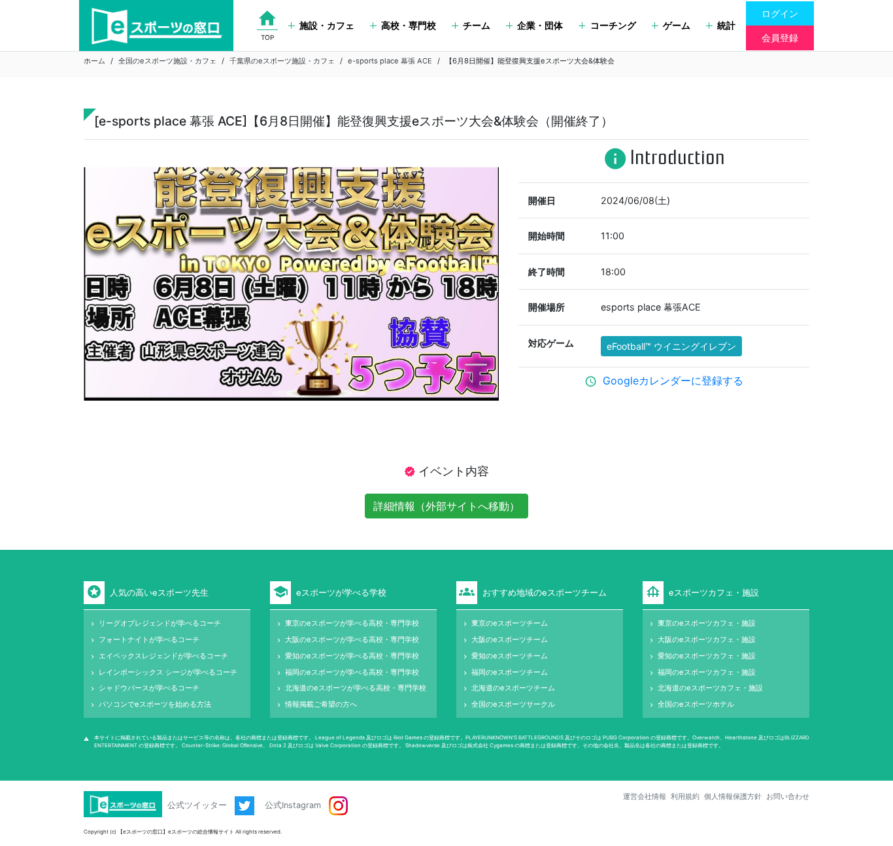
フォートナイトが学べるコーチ (149, 639)
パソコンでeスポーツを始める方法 (155, 704)
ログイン (780, 13)
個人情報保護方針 (733, 796)
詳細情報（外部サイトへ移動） (446, 506)
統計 (726, 25)
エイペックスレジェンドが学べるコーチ (163, 655)
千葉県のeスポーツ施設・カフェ (282, 60)
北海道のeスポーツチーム (513, 687)
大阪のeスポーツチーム (509, 639)
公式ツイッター (198, 805)
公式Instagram (294, 805)
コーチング (613, 25)
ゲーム (676, 25)
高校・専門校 (408, 25)
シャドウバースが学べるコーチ (149, 687)
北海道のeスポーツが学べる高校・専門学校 (355, 687)
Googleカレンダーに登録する (673, 380)
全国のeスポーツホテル (696, 704)
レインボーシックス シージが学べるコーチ (168, 672)
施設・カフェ (326, 25)
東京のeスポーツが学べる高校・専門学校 (352, 623)
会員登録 (780, 37)
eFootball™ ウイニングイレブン (671, 346)
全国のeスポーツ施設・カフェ (167, 60)
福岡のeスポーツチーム (509, 672)
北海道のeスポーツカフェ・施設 (710, 687)
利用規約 (685, 796)
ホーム (94, 60)
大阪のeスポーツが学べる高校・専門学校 (352, 639)
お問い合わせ (787, 796)
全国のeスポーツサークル (513, 704)
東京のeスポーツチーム (509, 623)
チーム (476, 25)
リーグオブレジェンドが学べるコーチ (160, 623)
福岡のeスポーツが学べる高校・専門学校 (352, 672)
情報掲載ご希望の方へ (321, 704)
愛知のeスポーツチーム (509, 655)
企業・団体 (540, 25)
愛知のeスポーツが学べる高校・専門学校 (352, 655)
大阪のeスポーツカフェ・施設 (707, 639)
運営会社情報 (644, 796)
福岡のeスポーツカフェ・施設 (707, 672)
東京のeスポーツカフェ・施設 (707, 623)
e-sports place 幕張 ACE (390, 60)
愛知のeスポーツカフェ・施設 (707, 655)
